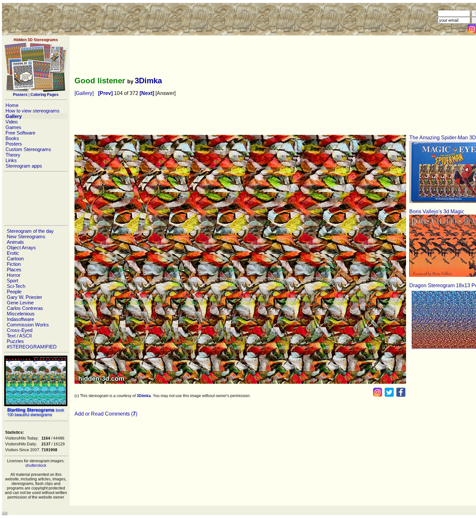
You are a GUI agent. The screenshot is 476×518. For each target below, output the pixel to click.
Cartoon (15, 258)
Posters (13, 144)
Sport (12, 280)
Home (12, 105)
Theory (13, 155)
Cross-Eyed (20, 330)
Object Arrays (21, 247)
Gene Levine (20, 302)
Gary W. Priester (24, 297)
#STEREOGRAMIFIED (32, 346)
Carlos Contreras (25, 308)
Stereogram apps (23, 166)
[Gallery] (84, 93)
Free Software (20, 132)
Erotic (13, 253)
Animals (15, 242)
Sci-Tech (16, 286)
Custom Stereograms (28, 149)
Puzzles (15, 341)
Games (13, 127)
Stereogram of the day (30, 231)
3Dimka (148, 80)
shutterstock (35, 465)
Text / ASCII (19, 335)
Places (14, 269)
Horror (14, 275)
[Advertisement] (35, 198)
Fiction (14, 264)
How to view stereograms (32, 110)
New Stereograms (26, 236)
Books (12, 138)
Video (11, 121)
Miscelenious (21, 313)
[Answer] (165, 93)
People (14, 291)
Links (11, 160)
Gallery (13, 116)
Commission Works (28, 324)
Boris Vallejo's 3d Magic (436, 211)
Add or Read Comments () (105, 414)
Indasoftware (20, 319)
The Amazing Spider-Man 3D (442, 137)
